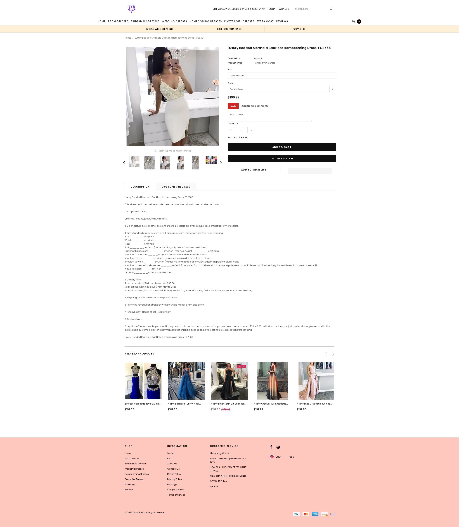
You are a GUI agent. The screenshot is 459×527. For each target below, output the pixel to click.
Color (231, 83)
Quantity (233, 123)
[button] (310, 170)
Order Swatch (282, 158)
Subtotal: (233, 137)
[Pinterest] (278, 447)
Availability (234, 58)
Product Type (235, 62)
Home (128, 37)
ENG (278, 457)
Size (230, 69)
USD (291, 457)
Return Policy (164, 311)
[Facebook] (271, 447)
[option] (160, 28)
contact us (215, 225)
